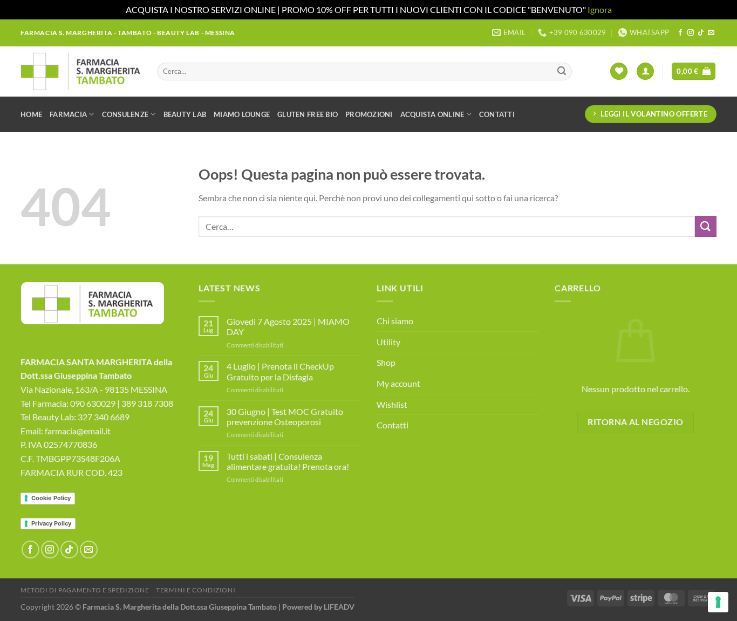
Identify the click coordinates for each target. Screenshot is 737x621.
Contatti (497, 114)
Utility (388, 342)
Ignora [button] (600, 9)
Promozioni (369, 114)
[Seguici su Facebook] (680, 33)
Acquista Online (432, 114)
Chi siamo (395, 321)
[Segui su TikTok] (701, 33)
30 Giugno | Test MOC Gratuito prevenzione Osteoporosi (285, 416)
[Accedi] (645, 71)
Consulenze (125, 114)
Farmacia (68, 114)
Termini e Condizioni (195, 590)
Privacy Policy (51, 523)
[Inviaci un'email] (711, 33)
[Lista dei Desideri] (618, 71)
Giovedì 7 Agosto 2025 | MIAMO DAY (288, 326)
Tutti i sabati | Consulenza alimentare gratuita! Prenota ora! (288, 461)
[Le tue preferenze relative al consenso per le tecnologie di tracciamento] (718, 602)
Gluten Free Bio (307, 114)
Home (31, 114)
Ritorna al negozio (635, 422)
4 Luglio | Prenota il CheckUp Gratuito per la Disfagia (280, 371)
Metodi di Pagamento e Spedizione (85, 590)
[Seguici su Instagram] (690, 33)
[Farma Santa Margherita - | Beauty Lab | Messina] (81, 71)
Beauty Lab (185, 114)
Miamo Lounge (242, 114)
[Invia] (561, 71)
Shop (386, 362)
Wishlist (392, 404)
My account (398, 383)
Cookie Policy (51, 498)
